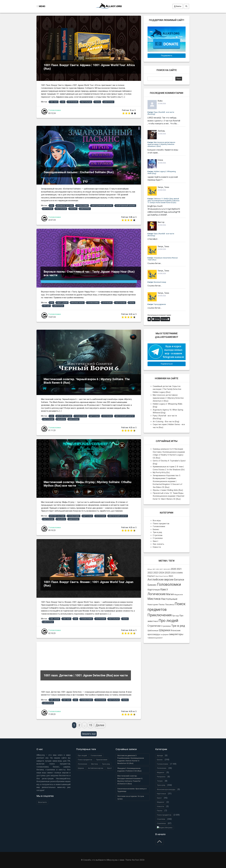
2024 (62, 102)
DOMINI (179, 573)
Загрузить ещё (89, 734)
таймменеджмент (155, 638)
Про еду (46, 306)
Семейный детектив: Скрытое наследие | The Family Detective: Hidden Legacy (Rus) (167, 389)
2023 (51, 416)
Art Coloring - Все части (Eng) (166, 421)
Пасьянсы (61, 419)
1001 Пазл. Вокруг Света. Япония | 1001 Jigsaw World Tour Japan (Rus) (88, 583)
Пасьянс (73, 209)
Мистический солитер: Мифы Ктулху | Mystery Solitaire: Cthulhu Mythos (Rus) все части (87, 483)
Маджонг (160, 772)
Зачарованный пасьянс (125, 206)
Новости (157, 547)
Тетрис (160, 781)
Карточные (47, 209)
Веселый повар (157, 282)
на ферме (164, 634)
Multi (171, 576)
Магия (170, 594)
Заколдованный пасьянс (102, 206)
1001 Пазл (54, 102)
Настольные (86, 102)
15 (90, 725)
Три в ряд (178, 626)
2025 (168, 572)
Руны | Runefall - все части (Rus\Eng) (161, 113)
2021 (75, 700)
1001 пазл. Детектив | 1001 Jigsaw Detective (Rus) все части (86, 675)
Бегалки (179, 579)
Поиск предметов (161, 523)
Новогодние (153, 604)
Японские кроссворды (166, 789)
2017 (161, 569)
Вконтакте (42, 802)
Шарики (164, 630)
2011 (154, 569)
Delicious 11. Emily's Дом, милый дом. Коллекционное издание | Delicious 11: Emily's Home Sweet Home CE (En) (163, 201)
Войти (178, 6)
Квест (155, 541)
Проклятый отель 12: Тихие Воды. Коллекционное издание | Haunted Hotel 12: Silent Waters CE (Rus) (168, 496)
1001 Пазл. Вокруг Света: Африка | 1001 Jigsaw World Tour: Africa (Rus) (89, 66)
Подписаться (167, 364)
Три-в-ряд (157, 532)
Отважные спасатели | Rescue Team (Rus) (163, 259)
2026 (173, 572)
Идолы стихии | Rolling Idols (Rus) (168, 490)
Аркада (160, 755)
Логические (72, 102)
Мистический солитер (125, 416)
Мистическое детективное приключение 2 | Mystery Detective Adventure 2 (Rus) (161, 144)
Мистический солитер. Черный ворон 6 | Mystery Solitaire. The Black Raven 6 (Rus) (87, 380)
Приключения (160, 615)
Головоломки (54, 110)
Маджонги (178, 595)
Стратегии (157, 535)
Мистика (154, 599)
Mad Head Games (162, 576)
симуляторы (176, 634)
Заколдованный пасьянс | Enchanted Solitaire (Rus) (79, 172)
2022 (150, 572)
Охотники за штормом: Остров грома (130, 797)
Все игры (157, 520)
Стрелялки (158, 538)
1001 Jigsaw (54, 619)
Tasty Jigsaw (62, 303)
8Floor (150, 569)
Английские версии (161, 579)
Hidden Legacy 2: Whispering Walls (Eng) (162, 172)
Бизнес (156, 529)
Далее (100, 725)
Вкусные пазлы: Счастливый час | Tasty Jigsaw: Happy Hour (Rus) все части (89, 273)
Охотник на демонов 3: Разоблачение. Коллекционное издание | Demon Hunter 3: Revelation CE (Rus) (130, 759)
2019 (168, 569)
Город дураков (157, 304)
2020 (51, 303)
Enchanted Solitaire (65, 206)
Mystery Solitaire (64, 416)
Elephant (151, 576)
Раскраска (161, 777)
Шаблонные (108, 102)
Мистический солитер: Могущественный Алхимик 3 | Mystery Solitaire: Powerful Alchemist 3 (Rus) (130, 780)
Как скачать (158, 544)
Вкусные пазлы (77, 303)
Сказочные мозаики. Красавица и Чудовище (131, 790)
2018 (165, 569)
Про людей (168, 620)
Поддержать (166, 55)
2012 (157, 569)
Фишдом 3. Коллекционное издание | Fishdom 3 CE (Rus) (129, 769)
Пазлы (97, 102)
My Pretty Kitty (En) (161, 472)
